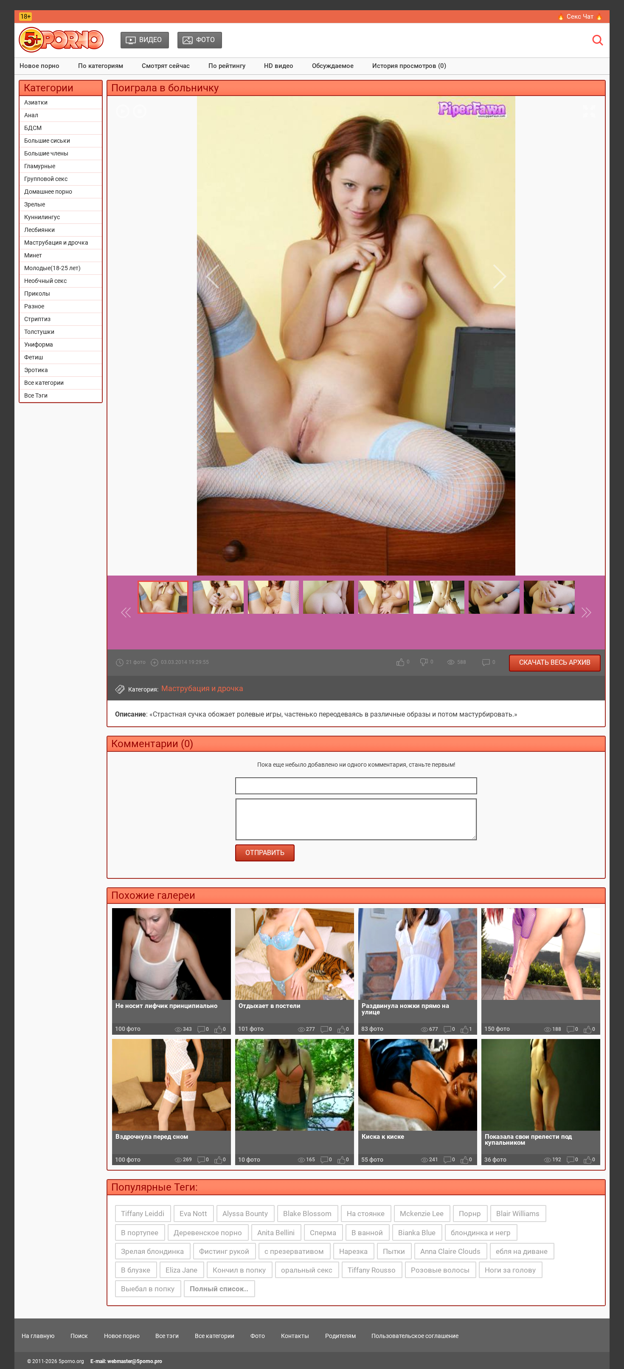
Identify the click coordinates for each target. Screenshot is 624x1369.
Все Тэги (36, 395)
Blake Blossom (307, 1213)
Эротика (36, 370)
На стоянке (366, 1213)
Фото (257, 1335)
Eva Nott (193, 1213)
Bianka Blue (417, 1232)
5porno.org (71, 1361)
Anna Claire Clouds (450, 1251)
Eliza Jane (181, 1270)
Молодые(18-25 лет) (52, 268)
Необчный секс (45, 280)
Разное (34, 306)
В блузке (135, 1270)
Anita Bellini (276, 1232)
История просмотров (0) (409, 66)
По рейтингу (226, 66)
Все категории (44, 382)
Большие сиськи (47, 140)
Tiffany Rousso (372, 1270)
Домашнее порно (48, 191)
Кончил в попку (239, 1270)
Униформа (38, 344)
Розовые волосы (440, 1270)
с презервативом (294, 1251)
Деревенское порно (208, 1232)
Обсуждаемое (333, 66)
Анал (31, 115)
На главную (38, 1335)
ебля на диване (522, 1251)
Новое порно (39, 66)
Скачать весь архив (554, 662)
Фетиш (33, 357)
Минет (33, 255)
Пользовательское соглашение (414, 1335)
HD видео (278, 66)
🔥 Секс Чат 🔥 (580, 16)
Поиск (79, 1335)
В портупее (139, 1232)
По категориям (100, 66)
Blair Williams (518, 1213)
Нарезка (353, 1251)
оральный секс (306, 1270)
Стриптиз (37, 319)
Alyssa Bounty (245, 1213)
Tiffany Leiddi (142, 1213)
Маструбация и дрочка (56, 242)
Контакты (295, 1335)
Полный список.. (219, 1288)
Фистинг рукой (224, 1251)
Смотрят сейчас (166, 66)
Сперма (323, 1232)
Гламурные (39, 166)
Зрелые (34, 204)
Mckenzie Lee (422, 1213)
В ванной (367, 1232)
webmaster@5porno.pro (134, 1361)
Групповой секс (45, 178)
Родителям (340, 1335)
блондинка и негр (481, 1232)
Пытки (394, 1251)
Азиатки (36, 102)
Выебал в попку (147, 1288)
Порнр (470, 1213)
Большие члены (46, 153)
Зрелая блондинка (152, 1251)
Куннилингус (42, 217)
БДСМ (33, 127)
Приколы (37, 293)
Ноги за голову (510, 1270)
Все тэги (167, 1335)
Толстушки (39, 331)
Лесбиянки (39, 229)
